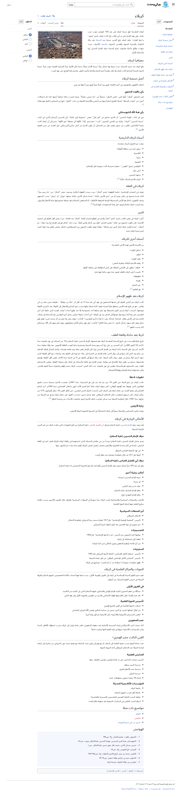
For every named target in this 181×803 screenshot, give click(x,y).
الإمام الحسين (126, 425)
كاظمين (137, 718)
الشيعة (98, 40)
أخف (158, 21)
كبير (26, 43)
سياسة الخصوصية (169, 789)
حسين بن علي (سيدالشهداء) (129, 722)
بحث (71, 5)
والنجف (104, 44)
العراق (138, 714)
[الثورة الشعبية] (60, 45)
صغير (25, 34)
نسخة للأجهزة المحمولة (129, 789)
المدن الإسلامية (113, 771)
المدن (124, 771)
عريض (25, 60)
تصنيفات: (139, 771)
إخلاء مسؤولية (143, 789)
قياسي (25, 39)
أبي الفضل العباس (96, 425)
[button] (173, 4)
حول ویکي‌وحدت (155, 789)
